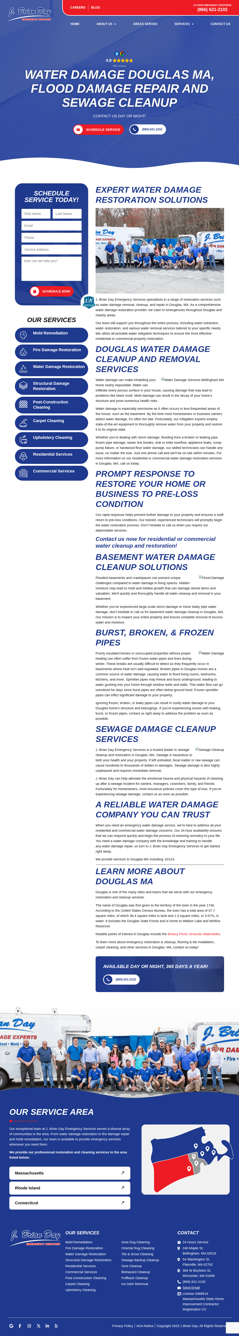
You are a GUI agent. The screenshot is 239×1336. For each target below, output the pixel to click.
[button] (69, 1173)
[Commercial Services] (23, 473)
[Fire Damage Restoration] (23, 352)
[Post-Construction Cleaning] (23, 404)
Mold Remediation (50, 333)
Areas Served (145, 24)
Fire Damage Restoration (57, 349)
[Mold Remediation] (23, 335)
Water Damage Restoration (59, 366)
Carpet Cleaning (48, 420)
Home (75, 24)
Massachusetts (29, 1173)
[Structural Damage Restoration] (23, 385)
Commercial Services (54, 471)
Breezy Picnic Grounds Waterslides (194, 934)
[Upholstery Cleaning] (23, 439)
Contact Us (220, 24)
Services (182, 24)
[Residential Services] (23, 456)
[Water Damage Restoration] (23, 368)
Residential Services (52, 454)
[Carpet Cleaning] (23, 422)
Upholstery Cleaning (52, 437)
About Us (104, 24)
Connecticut (26, 1203)
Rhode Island (27, 1188)
